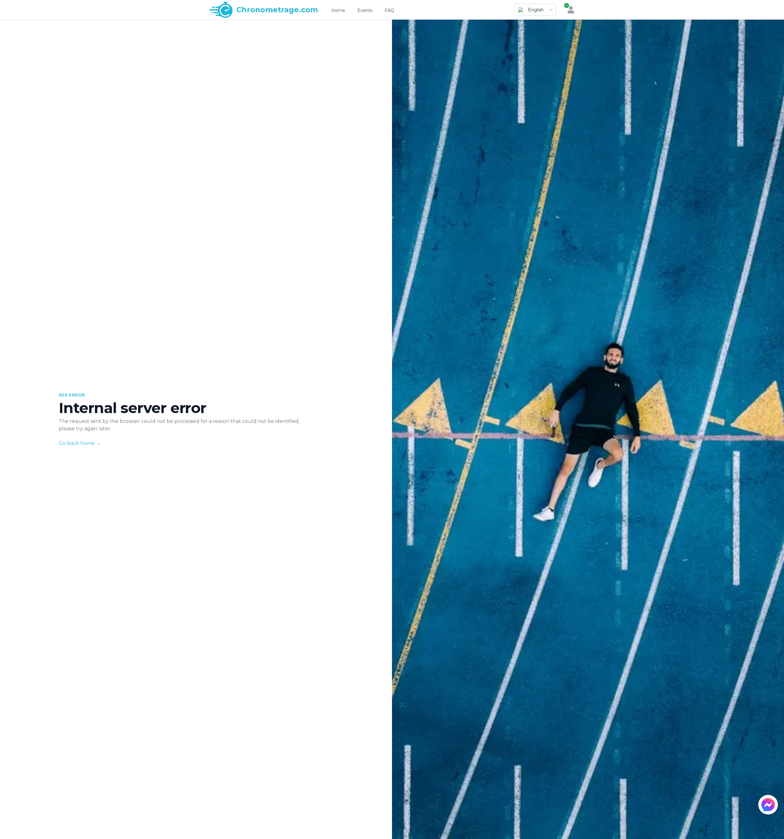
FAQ (389, 10)
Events (364, 10)
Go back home (80, 443)
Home (338, 10)
